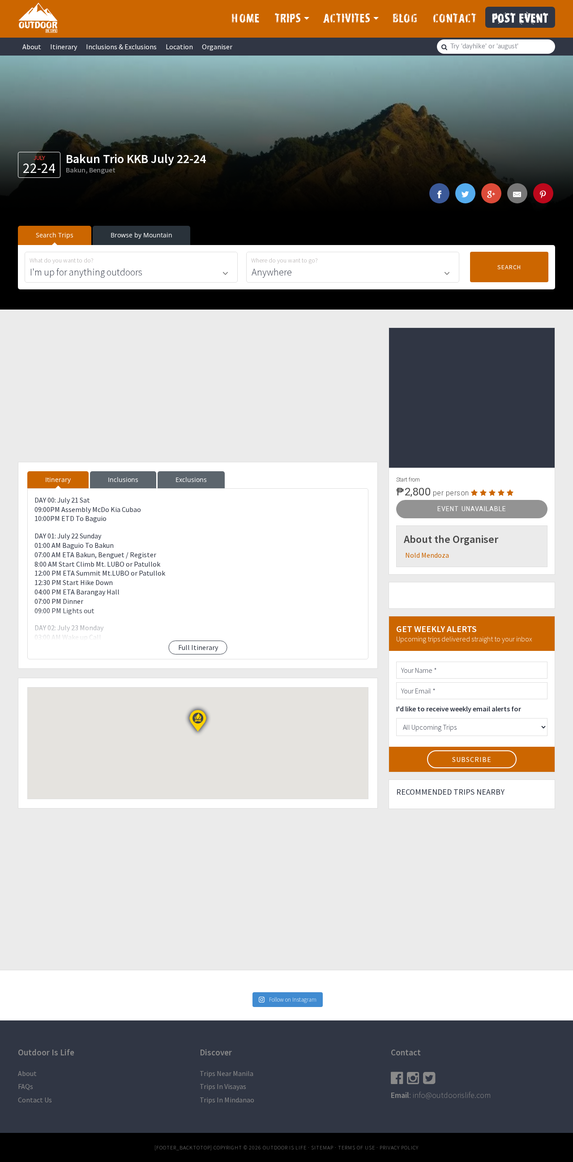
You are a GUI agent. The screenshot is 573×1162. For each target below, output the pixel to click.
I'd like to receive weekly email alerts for (458, 708)
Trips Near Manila (226, 1073)
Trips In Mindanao (227, 1099)
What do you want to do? (62, 260)
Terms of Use (356, 1147)
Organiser (217, 46)
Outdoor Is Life (38, 17)
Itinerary (63, 46)
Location (179, 46)
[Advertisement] (198, 390)
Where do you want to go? (284, 260)
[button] (197, 720)
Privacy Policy (399, 1147)
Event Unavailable (471, 508)
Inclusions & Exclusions (121, 46)
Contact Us (35, 1099)
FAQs (25, 1086)
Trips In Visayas (223, 1086)
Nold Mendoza (427, 555)
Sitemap (322, 1147)
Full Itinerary (198, 647)
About (31, 46)
